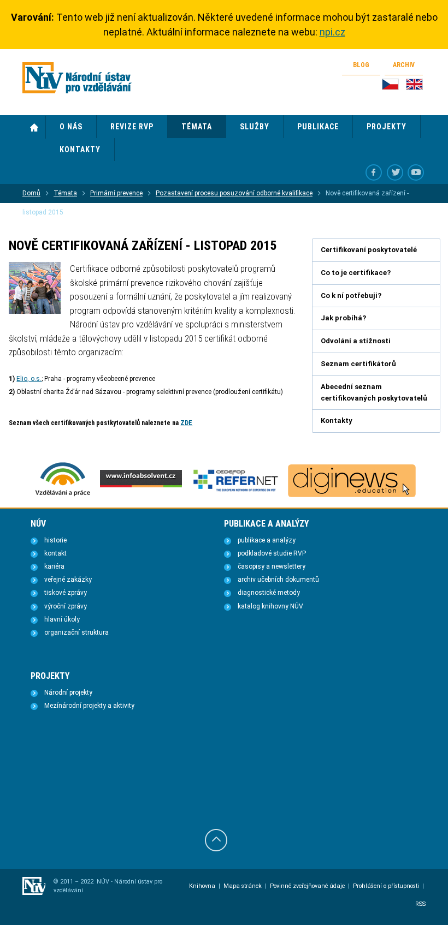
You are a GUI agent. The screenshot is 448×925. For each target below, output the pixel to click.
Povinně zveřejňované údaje (307, 886)
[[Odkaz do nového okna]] (395, 172)
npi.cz (332, 32)
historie (55, 540)
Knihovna (202, 886)
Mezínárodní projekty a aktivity (89, 705)
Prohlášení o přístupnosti (386, 886)
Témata (65, 193)
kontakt (55, 553)
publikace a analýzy (267, 540)
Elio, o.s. (29, 379)
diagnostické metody (269, 592)
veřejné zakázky (68, 579)
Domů (34, 127)
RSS (420, 904)
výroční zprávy (65, 606)
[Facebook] (374, 172)
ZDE (186, 423)
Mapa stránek (242, 886)
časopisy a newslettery (271, 566)
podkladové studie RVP (272, 553)
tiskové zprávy (65, 592)
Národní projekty (68, 692)
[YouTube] (416, 172)
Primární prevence (116, 193)
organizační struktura (76, 632)
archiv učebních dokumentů (278, 579)
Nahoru (216, 840)
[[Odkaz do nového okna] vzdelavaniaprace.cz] (63, 495)
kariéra (54, 566)
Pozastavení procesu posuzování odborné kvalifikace (234, 193)
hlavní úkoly (62, 619)
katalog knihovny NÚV (270, 606)
